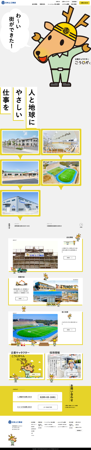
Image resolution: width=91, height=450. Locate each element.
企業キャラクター (66, 1)
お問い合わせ (84, 3)
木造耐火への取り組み (48, 424)
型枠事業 (39, 427)
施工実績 (73, 4)
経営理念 (32, 426)
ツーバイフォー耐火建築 (49, 422)
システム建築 (65, 4)
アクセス (32, 435)
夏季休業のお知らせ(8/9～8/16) (22, 226)
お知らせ (58, 1)
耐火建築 (54, 4)
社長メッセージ (33, 424)
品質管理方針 (33, 428)
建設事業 (40, 425)
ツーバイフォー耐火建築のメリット (50, 426)
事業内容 (42, 4)
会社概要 (32, 431)
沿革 (32, 433)
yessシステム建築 (62, 422)
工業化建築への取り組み (62, 424)
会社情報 (34, 4)
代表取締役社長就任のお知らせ (54, 226)
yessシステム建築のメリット (62, 426)
